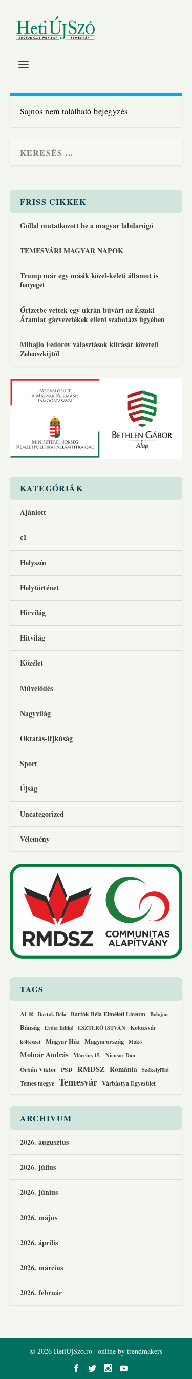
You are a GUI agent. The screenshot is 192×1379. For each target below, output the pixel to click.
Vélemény (35, 838)
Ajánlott (33, 512)
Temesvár (78, 1082)
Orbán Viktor (38, 1069)
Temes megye (37, 1083)
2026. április (39, 1242)
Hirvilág (33, 612)
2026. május (38, 1217)
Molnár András (44, 1055)
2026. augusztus (44, 1142)
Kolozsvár (143, 1027)
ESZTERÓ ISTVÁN (101, 1028)
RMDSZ (91, 1069)
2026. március (41, 1267)
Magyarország (104, 1041)
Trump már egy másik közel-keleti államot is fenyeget (89, 280)
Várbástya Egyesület (129, 1083)
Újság (28, 788)
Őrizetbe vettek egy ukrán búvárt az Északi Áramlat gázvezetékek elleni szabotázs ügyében (92, 315)
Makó (135, 1042)
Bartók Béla (52, 1014)
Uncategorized (42, 813)
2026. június (39, 1192)
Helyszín (33, 562)
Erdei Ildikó (59, 1028)
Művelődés (36, 688)
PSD (67, 1069)
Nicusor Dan (120, 1056)
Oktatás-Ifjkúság (47, 738)
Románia (123, 1069)
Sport (28, 763)
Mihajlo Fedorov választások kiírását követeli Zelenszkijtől (89, 349)
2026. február (41, 1292)
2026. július (38, 1167)
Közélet (31, 662)
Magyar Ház (63, 1041)
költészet (30, 1042)
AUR (26, 1013)
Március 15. (87, 1056)
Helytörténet (39, 587)
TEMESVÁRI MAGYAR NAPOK (71, 250)
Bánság (30, 1027)
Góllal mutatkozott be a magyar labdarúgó (86, 225)
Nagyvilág (35, 713)
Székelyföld (155, 1070)
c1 (23, 537)
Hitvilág (32, 637)
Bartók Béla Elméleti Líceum (108, 1014)
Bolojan (159, 1014)
